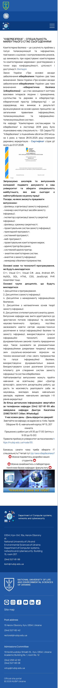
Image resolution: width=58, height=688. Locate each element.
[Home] (6, 6)
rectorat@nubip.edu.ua (15, 635)
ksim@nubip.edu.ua (14, 564)
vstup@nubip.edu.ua (14, 668)
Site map (9, 609)
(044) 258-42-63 (12, 660)
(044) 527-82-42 (12, 630)
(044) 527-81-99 (12, 559)
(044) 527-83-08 (12, 662)
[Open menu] (52, 26)
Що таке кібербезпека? (42, 453)
